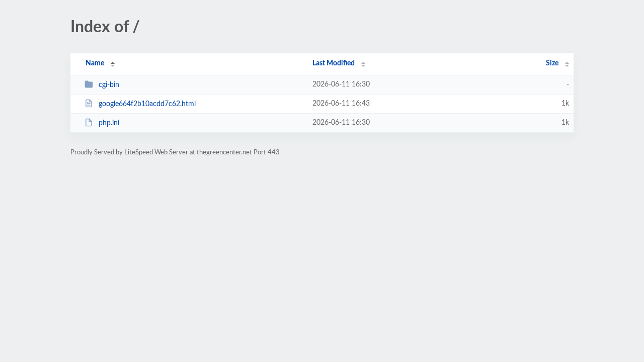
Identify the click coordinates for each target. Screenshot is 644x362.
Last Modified (333, 63)
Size (552, 63)
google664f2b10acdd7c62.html (147, 104)
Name (95, 63)
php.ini (109, 123)
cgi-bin (109, 84)
